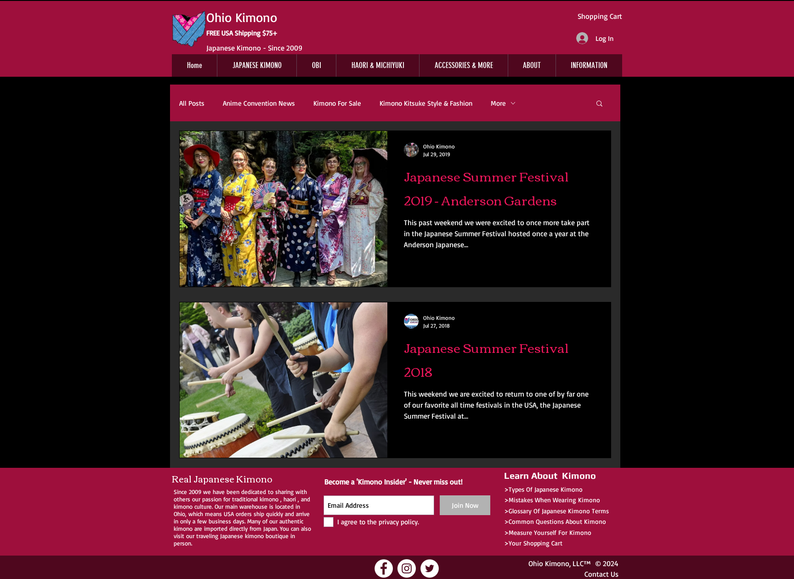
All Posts (191, 103)
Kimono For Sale (337, 103)
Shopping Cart (600, 16)
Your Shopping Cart (535, 543)
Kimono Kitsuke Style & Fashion (426, 103)
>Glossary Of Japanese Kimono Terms (556, 511)
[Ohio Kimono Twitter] (429, 568)
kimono (269, 499)
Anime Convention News (259, 103)
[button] (599, 104)
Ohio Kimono (548, 563)
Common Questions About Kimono (557, 521)
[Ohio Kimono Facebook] (383, 568)
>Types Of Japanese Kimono (543, 489)
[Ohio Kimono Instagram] (406, 568)
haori (290, 499)
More (498, 103)
